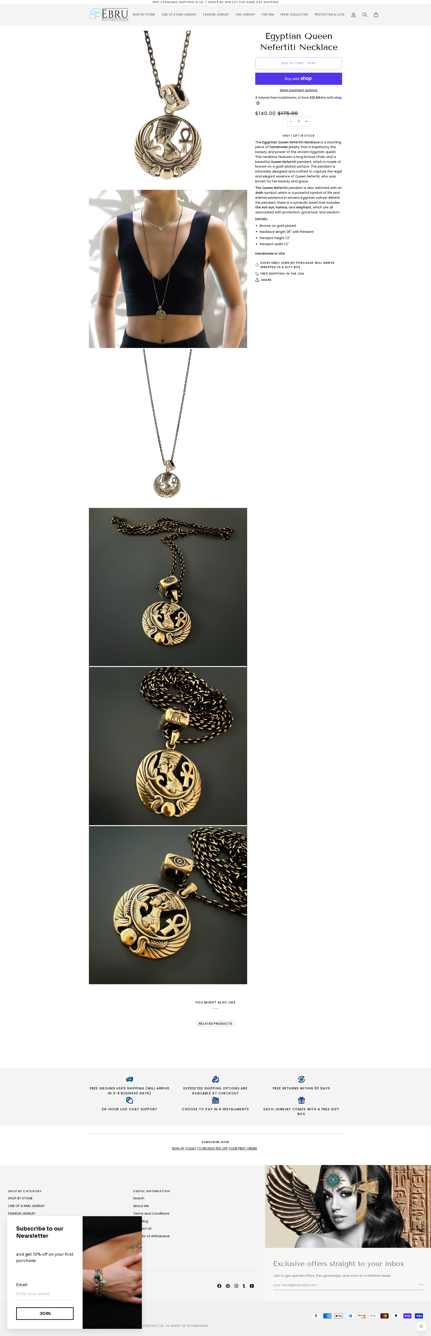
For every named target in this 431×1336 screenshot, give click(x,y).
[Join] (419, 1284)
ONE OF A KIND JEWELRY (26, 1206)
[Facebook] (219, 1286)
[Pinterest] (228, 1286)
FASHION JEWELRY (21, 1213)
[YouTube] (252, 1286)
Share (266, 280)
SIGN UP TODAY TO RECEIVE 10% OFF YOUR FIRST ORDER (214, 1148)
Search (138, 1198)
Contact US (142, 1228)
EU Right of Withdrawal (151, 1236)
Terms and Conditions (151, 1213)
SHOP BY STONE (20, 1198)
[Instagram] (236, 1286)
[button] (143, 14)
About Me (141, 1206)
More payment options (298, 90)
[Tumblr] (244, 1286)
